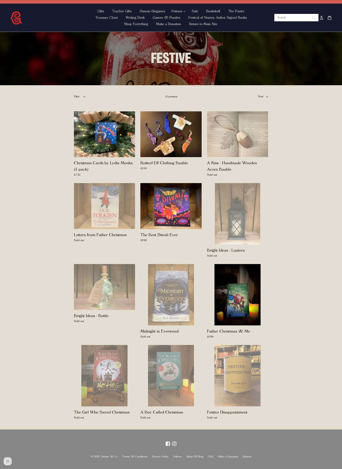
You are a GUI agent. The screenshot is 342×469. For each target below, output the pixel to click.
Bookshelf (213, 11)
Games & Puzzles (166, 17)
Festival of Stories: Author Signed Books (217, 17)
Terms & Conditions (134, 456)
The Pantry (236, 11)
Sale (195, 11)
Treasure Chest (106, 17)
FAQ (210, 456)
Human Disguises (152, 11)
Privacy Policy (160, 456)
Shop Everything (136, 24)
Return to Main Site (203, 24)
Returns (247, 456)
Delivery (177, 456)
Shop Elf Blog (194, 456)
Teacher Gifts (122, 11)
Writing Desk (135, 17)
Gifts (100, 11)
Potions (177, 11)
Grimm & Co (109, 456)
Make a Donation (168, 24)
